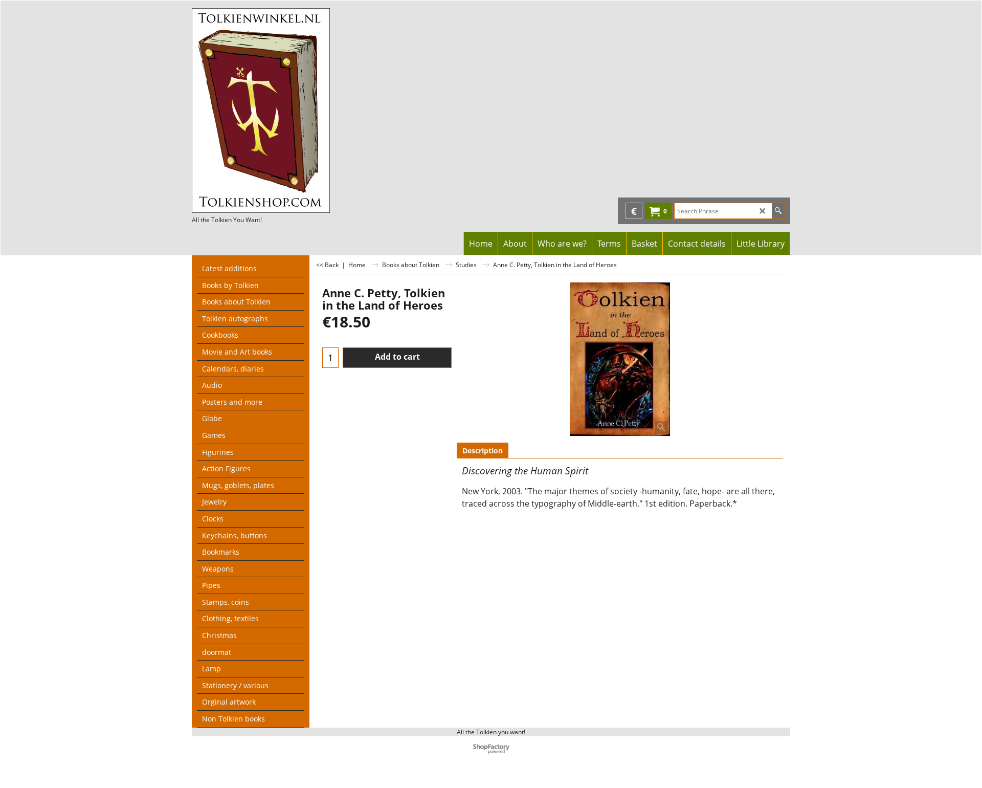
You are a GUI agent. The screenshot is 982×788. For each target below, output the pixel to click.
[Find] (778, 210)
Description (482, 450)
